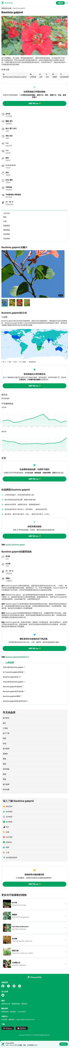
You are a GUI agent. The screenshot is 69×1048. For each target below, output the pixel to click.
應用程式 (24, 1004)
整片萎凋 (6, 749)
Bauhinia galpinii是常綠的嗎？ (14, 691)
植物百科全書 (6, 8)
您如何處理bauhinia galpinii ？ (14, 667)
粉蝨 (4, 743)
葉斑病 (5, 754)
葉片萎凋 (6, 784)
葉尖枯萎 (6, 789)
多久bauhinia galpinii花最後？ (14, 672)
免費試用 (60, 3)
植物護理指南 (16, 1004)
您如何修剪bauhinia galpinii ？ (14, 682)
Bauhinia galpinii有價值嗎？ (13, 687)
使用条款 (13, 1012)
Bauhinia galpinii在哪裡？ (12, 696)
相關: (13, 545)
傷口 (4, 723)
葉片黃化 (6, 718)
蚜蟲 (4, 774)
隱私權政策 (5, 1012)
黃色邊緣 (6, 769)
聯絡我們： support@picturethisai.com (22, 1019)
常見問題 (4, 1019)
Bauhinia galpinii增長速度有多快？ (15, 701)
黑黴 (4, 779)
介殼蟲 (5, 728)
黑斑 (4, 738)
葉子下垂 (6, 733)
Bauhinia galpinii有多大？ (12, 677)
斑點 (4, 764)
